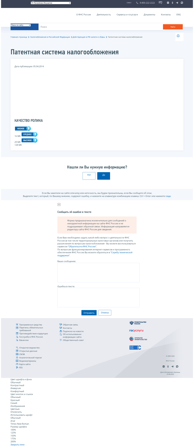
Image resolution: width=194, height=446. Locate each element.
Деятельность (104, 14)
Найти (173, 27)
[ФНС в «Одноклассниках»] (172, 3)
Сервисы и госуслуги (127, 14)
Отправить (89, 312)
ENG (178, 14)
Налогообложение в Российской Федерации (50, 37)
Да (103, 174)
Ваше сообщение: (66, 261)
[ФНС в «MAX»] (181, 3)
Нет (89, 174)
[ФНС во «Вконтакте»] (168, 3)
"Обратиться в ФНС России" (82, 246)
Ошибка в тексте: (66, 286)
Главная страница (19, 37)
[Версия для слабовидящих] (129, 2)
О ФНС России (83, 14)
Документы (149, 14)
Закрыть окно (18, 444)
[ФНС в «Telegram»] (177, 3)
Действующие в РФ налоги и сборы (89, 37)
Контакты (166, 14)
